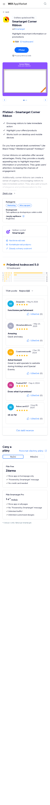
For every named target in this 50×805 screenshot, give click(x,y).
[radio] (13, 457)
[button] (23, 216)
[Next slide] (45, 100)
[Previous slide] (5, 100)
